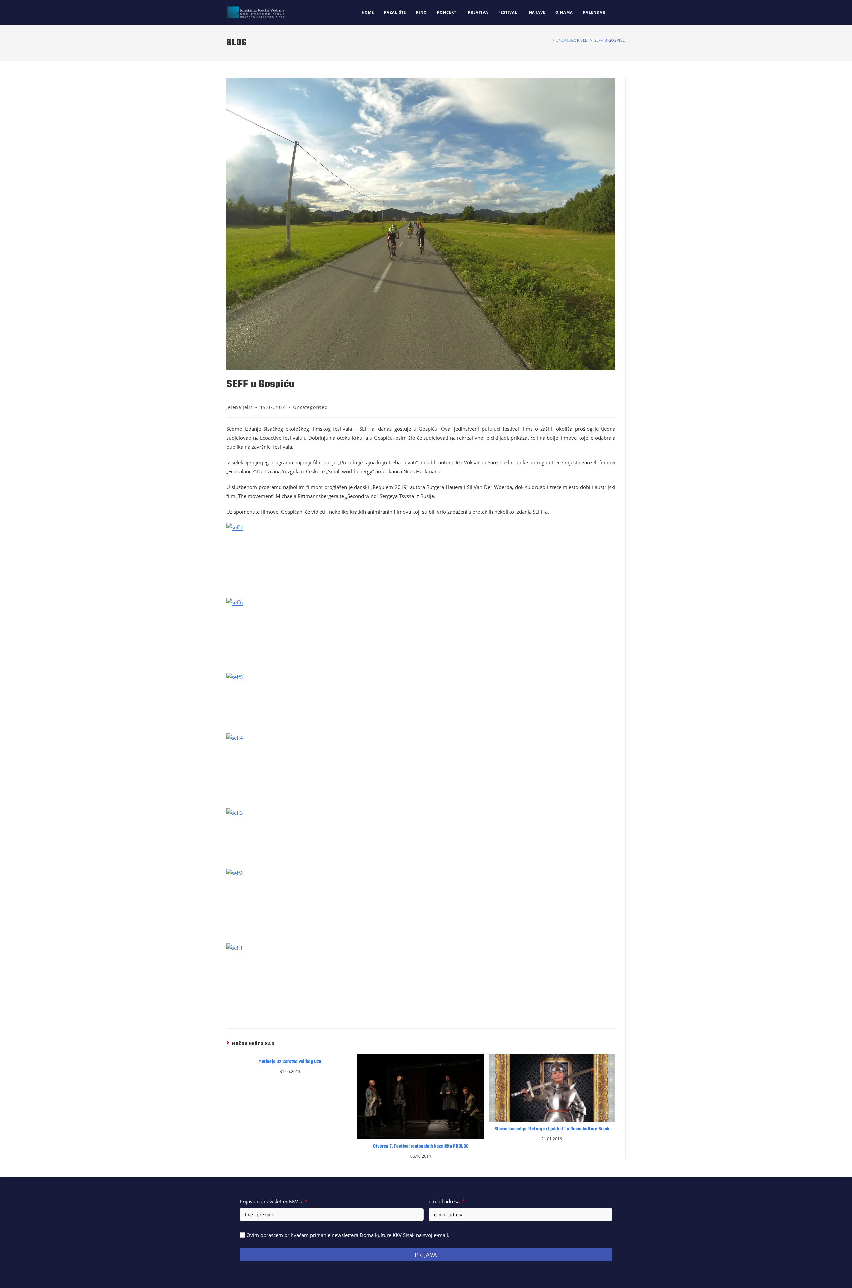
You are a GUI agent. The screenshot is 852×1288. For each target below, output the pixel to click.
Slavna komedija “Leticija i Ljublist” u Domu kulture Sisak (551, 1129)
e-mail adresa (444, 1201)
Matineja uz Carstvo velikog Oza (289, 1062)
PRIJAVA (426, 1254)
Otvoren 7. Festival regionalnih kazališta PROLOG (421, 1146)
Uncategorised (310, 407)
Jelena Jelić (239, 407)
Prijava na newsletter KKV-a (271, 1201)
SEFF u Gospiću (610, 40)
